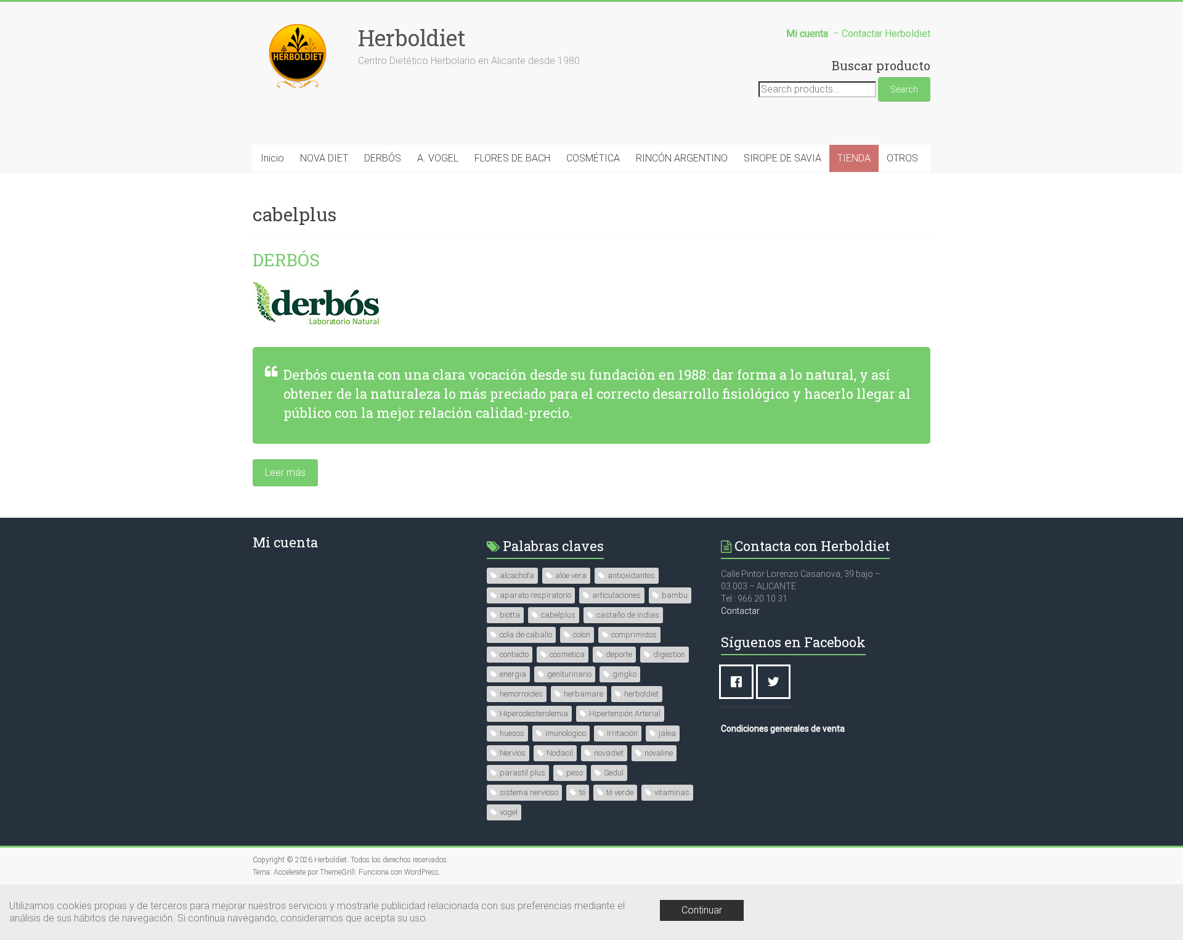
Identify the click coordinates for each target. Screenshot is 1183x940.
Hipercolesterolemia (534, 713)
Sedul (614, 772)
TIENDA (854, 158)
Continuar (701, 910)
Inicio (272, 158)
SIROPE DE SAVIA (782, 158)
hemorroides (521, 693)
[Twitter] (776, 681)
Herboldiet (412, 37)
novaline (658, 753)
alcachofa (517, 575)
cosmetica (567, 654)
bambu (675, 595)
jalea (667, 733)
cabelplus (558, 614)
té (582, 792)
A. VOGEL (437, 158)
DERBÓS (382, 158)
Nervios (513, 753)
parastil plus (522, 772)
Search (904, 89)
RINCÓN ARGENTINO (682, 158)
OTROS (902, 158)
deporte (619, 654)
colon (581, 634)
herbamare (583, 693)
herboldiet (641, 693)
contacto (514, 654)
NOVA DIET (324, 158)
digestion (669, 654)
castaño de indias (627, 614)
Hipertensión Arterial (625, 713)
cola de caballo (526, 634)
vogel (509, 812)
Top (1154, 911)
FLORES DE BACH (512, 158)
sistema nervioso (529, 792)
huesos (512, 733)
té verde (619, 792)
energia (513, 674)
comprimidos (634, 634)
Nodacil (560, 753)
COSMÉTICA (593, 158)
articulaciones (616, 595)
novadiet (609, 753)
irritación (622, 733)
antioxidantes (631, 575)
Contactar (740, 611)
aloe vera (571, 575)
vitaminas (671, 792)
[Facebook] (739, 681)
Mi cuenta (285, 542)
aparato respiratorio (535, 595)
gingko (624, 674)
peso (574, 772)
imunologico (565, 733)
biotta (510, 614)
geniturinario (569, 674)
